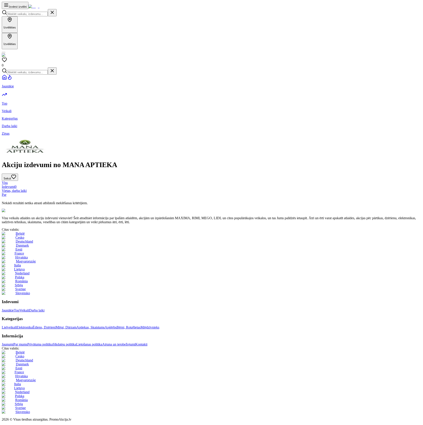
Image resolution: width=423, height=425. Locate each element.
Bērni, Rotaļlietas (129, 327)
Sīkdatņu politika (64, 344)
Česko (19, 237)
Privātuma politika (40, 344)
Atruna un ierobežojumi (118, 344)
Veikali (24, 310)
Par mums (20, 344)
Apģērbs (111, 327)
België (20, 233)
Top (16, 310)
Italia (17, 265)
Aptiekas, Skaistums (90, 327)
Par (4, 194)
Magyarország (26, 261)
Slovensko (22, 293)
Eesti (18, 249)
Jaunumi (7, 344)
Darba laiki (37, 310)
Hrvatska (21, 257)
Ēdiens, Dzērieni (44, 327)
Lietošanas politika (89, 344)
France (19, 253)
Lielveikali (9, 327)
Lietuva (19, 269)
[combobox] (27, 14)
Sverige (20, 289)
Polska (19, 277)
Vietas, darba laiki (14, 191)
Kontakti (141, 344)
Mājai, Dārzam (66, 327)
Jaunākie (8, 310)
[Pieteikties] (3, 52)
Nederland (22, 273)
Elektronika (25, 327)
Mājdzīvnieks (150, 327)
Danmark (22, 245)
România (21, 281)
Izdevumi (9, 187)
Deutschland (24, 241)
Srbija (19, 285)
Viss (5, 183)
